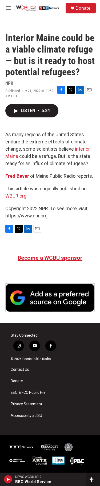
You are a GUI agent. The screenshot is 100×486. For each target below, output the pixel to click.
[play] (8, 479)
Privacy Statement (26, 404)
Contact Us (20, 370)
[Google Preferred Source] (50, 298)
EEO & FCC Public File (28, 393)
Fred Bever (17, 176)
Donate (82, 8)
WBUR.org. (16, 196)
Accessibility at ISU (26, 416)
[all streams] (93, 479)
